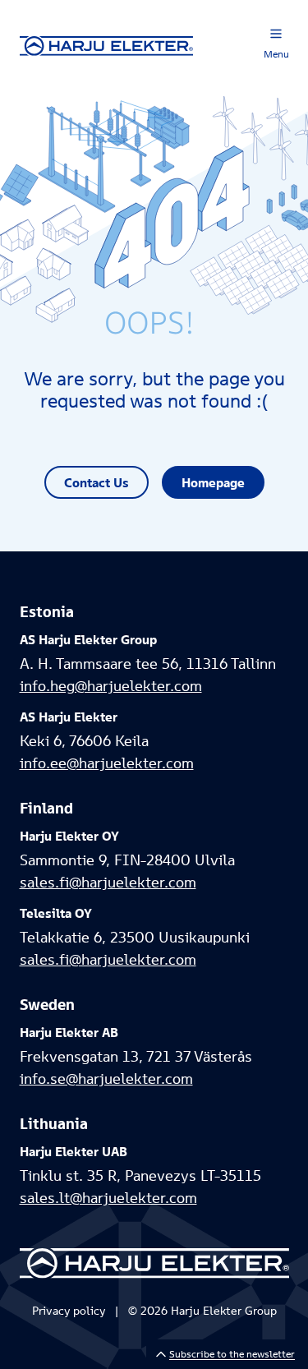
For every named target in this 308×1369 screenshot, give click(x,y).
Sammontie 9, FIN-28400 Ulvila (127, 859)
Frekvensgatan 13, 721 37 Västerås (136, 1056)
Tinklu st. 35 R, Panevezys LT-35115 (140, 1175)
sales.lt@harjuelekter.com (108, 1197)
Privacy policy (68, 1310)
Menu (276, 54)
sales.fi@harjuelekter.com (108, 882)
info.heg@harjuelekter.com (111, 685)
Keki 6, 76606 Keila (84, 740)
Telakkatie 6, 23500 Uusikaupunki (135, 937)
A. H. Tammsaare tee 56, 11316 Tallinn (148, 663)
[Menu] (276, 33)
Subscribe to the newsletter (232, 1354)
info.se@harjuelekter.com (106, 1078)
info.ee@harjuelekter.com (107, 763)
